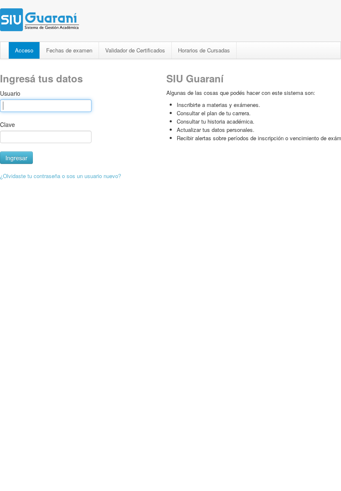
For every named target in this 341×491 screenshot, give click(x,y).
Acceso (24, 50)
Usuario (10, 93)
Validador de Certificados (135, 50)
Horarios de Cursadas (204, 50)
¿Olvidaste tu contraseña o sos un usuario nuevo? (60, 176)
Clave (7, 124)
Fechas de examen (69, 50)
